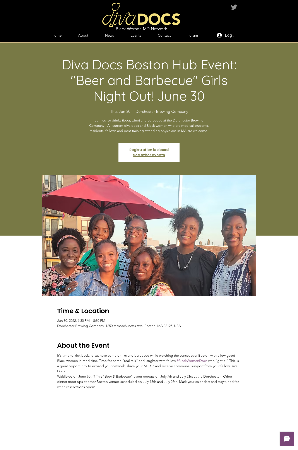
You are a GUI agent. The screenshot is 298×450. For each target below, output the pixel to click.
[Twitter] (234, 7)
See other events (149, 154)
